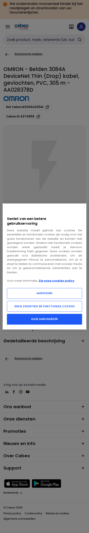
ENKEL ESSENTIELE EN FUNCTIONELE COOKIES (44, 306)
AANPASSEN (44, 293)
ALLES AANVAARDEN (44, 319)
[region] (44, 266)
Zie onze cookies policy (56, 280)
